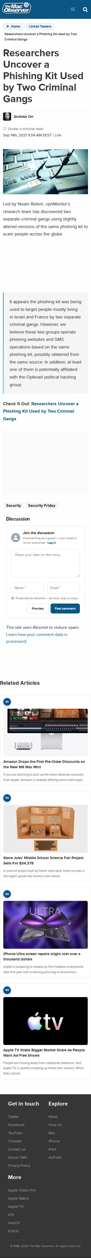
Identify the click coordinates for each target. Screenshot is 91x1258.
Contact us (17, 1149)
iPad (52, 1149)
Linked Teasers (40, 26)
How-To (55, 1124)
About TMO (17, 1157)
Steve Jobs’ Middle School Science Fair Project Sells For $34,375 (43, 860)
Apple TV (16, 1206)
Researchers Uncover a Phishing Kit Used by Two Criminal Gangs (41, 411)
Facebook (16, 1124)
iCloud (13, 1231)
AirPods (55, 1157)
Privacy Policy (19, 1165)
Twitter (13, 1116)
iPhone (54, 1141)
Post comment (65, 608)
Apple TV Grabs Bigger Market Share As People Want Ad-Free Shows (44, 1052)
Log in (52, 543)
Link (58, 135)
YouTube (15, 1133)
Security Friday (41, 505)
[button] (72, 9)
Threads (15, 1141)
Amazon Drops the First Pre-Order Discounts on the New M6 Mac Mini (44, 764)
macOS (14, 1222)
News (53, 1116)
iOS (11, 1214)
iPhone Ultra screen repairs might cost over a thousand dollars (41, 956)
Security (13, 505)
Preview (38, 608)
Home (15, 26)
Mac (52, 1133)
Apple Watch (18, 1198)
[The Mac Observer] (16, 9)
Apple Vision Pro (22, 1190)
